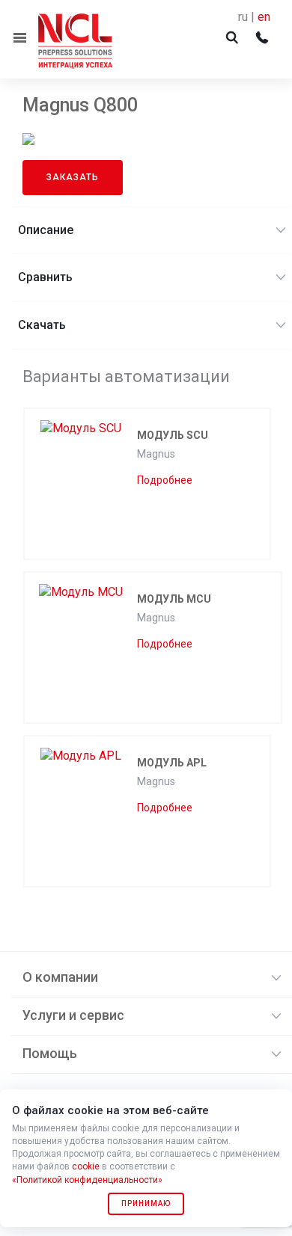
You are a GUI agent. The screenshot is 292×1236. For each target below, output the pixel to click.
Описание (45, 230)
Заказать (72, 177)
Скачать (42, 325)
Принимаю (146, 1203)
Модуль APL (172, 763)
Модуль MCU (174, 599)
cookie (86, 1166)
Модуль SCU (172, 435)
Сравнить (45, 277)
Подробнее (164, 480)
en (264, 17)
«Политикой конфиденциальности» (87, 1180)
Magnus (156, 454)
